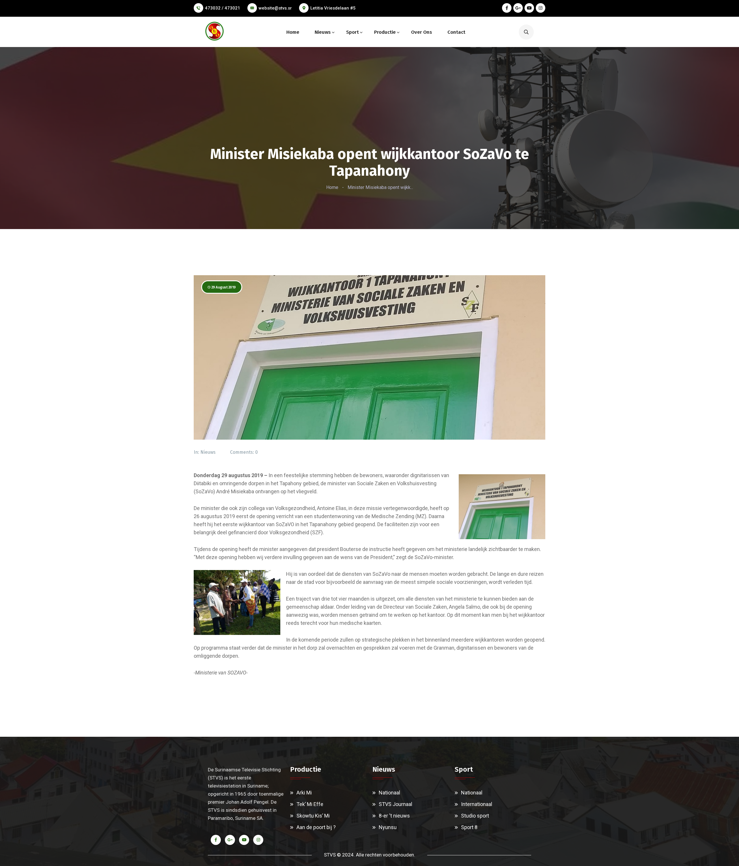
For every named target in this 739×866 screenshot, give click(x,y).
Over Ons (421, 32)
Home (292, 32)
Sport (352, 32)
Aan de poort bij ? (316, 827)
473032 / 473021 (222, 8)
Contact (456, 32)
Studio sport (475, 816)
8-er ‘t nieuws (394, 816)
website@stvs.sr (275, 8)
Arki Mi (304, 793)
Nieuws (323, 32)
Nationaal (389, 793)
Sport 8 (469, 827)
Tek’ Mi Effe (309, 804)
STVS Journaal (395, 804)
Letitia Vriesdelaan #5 (333, 8)
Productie (385, 32)
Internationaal (476, 804)
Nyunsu (388, 827)
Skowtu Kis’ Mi (313, 816)
